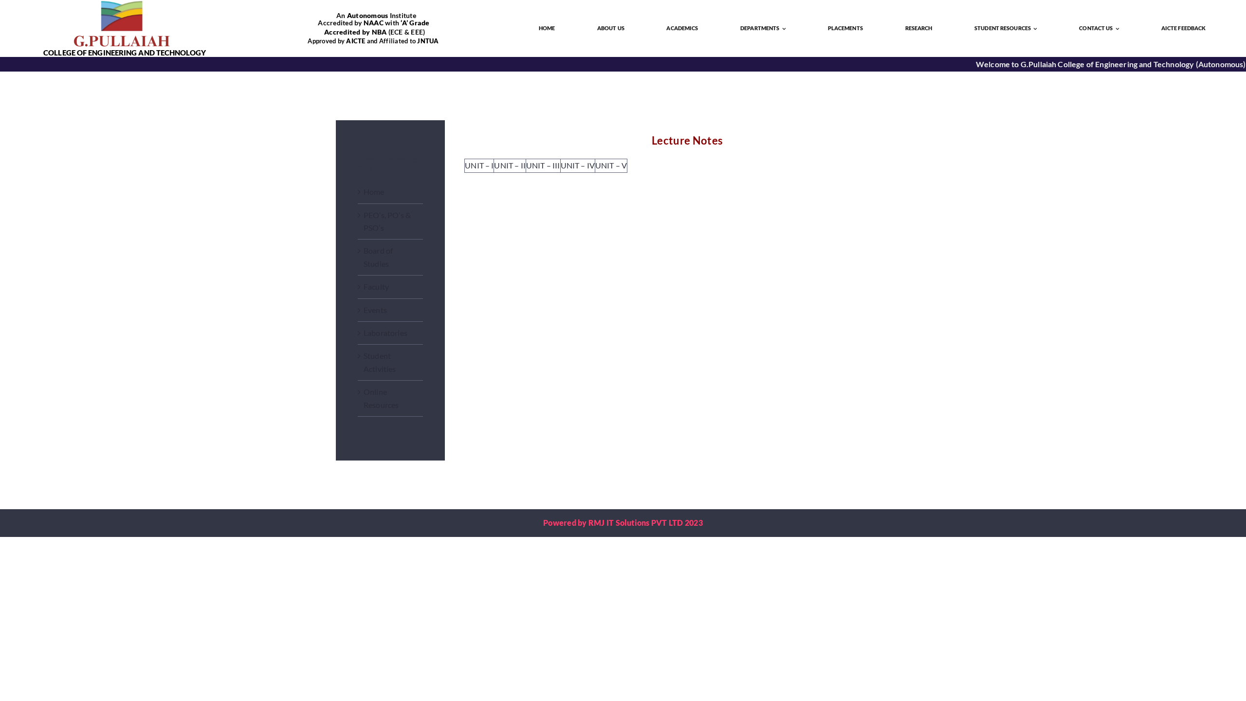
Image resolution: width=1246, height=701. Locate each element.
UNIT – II (509, 165)
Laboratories (385, 332)
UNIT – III (543, 165)
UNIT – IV (578, 165)
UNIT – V (611, 165)
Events (375, 309)
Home (374, 191)
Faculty (376, 286)
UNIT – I (479, 165)
